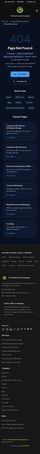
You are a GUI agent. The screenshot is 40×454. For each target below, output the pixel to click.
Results (31, 97)
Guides (18, 102)
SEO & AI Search (29, 257)
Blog (9, 102)
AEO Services (6, 355)
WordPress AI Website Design (12, 344)
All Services (19, 97)
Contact (29, 102)
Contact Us (22, 81)
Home (6, 21)
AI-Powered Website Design (12, 340)
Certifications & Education (11, 380)
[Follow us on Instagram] (7, 329)
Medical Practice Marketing (11, 359)
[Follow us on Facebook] (3, 329)
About (4, 265)
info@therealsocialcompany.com (16, 293)
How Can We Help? (9, 421)
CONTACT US (31, 2)
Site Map (5, 403)
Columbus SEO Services (10, 347)
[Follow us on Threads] (25, 329)
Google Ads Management (11, 351)
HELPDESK (20, 2)
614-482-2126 (9, 2)
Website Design (14, 257)
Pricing (31, 108)
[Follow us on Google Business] (31, 329)
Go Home (22, 74)
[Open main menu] (36, 10)
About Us (5, 373)
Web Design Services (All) (11, 362)
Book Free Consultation (15, 108)
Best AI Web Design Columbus (13, 424)
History (4, 376)
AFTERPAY (25, 446)
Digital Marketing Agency (20, 21)
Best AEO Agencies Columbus (12, 428)
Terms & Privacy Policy (10, 410)
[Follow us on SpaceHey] (22, 329)
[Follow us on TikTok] (15, 329)
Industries (5, 261)
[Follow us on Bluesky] (28, 329)
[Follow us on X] (18, 329)
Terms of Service (8, 406)
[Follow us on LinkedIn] (11, 329)
